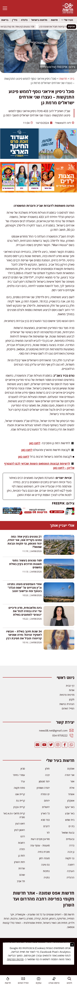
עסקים (38, 982)
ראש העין (20, 823)
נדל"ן (14, 20)
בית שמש (69, 819)
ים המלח (45, 794)
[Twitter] (51, 745)
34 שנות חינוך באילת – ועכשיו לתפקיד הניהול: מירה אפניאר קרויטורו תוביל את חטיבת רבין (24, 635)
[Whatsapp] (71, 745)
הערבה (70, 871)
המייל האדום (23, 982)
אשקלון (70, 800)
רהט (22, 836)
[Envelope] (37, 745)
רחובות (21, 842)
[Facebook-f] (65, 745)
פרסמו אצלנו (54, 982)
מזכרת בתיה (44, 851)
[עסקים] (38, 978)
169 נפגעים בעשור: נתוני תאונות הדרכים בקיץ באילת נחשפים (25, 564)
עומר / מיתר (19, 775)
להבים (46, 826)
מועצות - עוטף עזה (40, 845)
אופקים (70, 768)
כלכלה (24, 20)
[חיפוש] (69, 978)
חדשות (54, 20)
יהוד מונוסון (44, 781)
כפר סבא (45, 819)
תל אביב (21, 881)
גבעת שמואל (68, 832)
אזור (72, 781)
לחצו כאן (34, 443)
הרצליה (70, 877)
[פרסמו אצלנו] (54, 978)
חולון (47, 768)
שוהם (22, 874)
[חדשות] (7, 978)
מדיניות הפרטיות (15, 959)
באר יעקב (69, 807)
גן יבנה (71, 851)
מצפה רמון (44, 858)
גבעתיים (70, 839)
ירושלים (46, 807)
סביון (23, 768)
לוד (48, 832)
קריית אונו (20, 794)
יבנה (47, 775)
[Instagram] (58, 745)
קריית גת (20, 800)
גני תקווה (69, 858)
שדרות (21, 868)
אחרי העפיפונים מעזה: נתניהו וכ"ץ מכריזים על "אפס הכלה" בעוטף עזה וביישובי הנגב (24, 587)
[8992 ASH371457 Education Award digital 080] (38, 158)
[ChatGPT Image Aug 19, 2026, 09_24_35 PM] (38, 514)
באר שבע (69, 813)
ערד (23, 781)
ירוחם (47, 800)
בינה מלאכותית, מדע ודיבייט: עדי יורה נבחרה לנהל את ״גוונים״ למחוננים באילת (25, 611)
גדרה (71, 845)
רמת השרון (19, 862)
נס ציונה (45, 864)
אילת (71, 787)
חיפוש (69, 982)
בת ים (71, 826)
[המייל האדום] (23, 978)
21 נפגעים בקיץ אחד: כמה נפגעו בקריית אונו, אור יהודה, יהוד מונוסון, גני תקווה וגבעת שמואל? (24, 542)
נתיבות (46, 871)
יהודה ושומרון (43, 787)
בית (72, 79)
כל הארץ (45, 813)
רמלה (22, 849)
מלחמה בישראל (39, 20)
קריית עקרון (19, 807)
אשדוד (71, 794)
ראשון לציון (19, 830)
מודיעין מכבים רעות (40, 839)
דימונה (71, 864)
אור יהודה (69, 775)
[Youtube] (44, 745)
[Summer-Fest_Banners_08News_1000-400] (38, 191)
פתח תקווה (19, 787)
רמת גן (21, 855)
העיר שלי (68, 20)
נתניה (47, 877)
